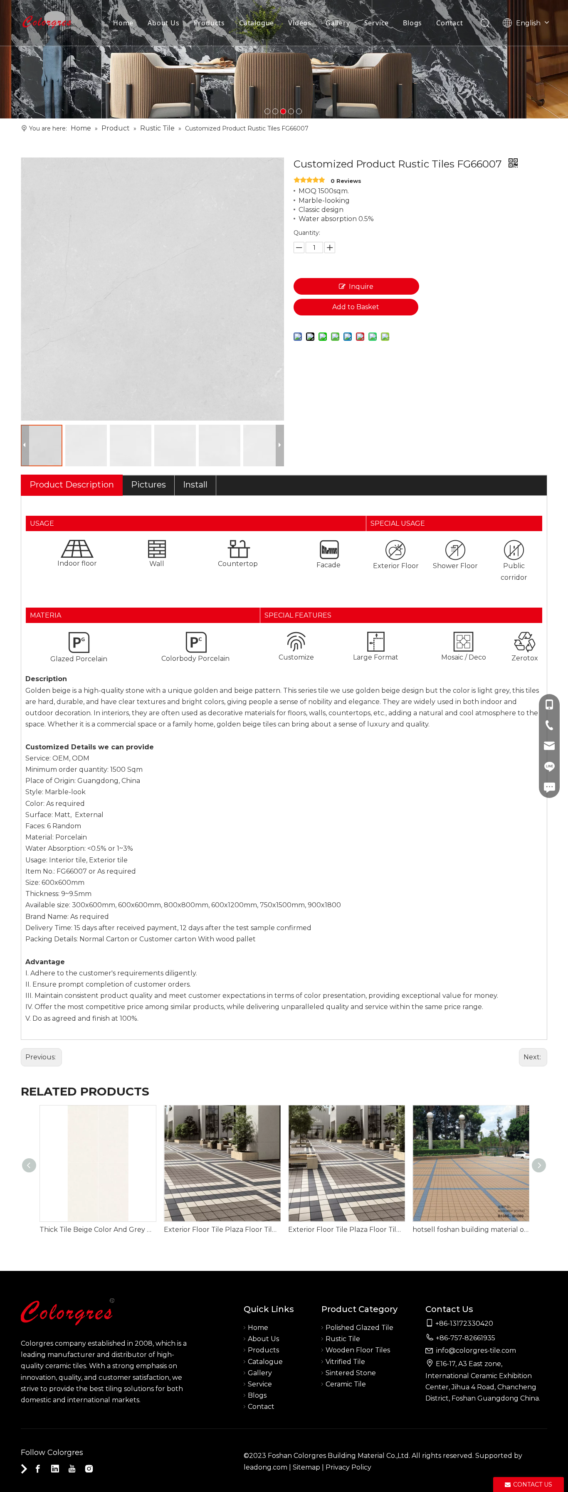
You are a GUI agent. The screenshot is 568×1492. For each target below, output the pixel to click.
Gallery (338, 22)
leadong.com (265, 1467)
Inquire (361, 287)
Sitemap (306, 1467)
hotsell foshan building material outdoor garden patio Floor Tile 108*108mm (470, 1229)
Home (123, 22)
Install (195, 485)
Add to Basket (355, 307)
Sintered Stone (351, 1373)
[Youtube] (72, 1468)
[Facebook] (37, 1468)
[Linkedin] (55, 1468)
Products (209, 22)
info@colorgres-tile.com (476, 1350)
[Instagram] (89, 1468)
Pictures (148, 485)
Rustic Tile (343, 1339)
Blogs (412, 22)
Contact (449, 22)
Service (376, 22)
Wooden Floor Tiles (358, 1350)
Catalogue (256, 22)
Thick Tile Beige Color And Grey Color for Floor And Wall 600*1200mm (98, 1229)
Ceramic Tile (346, 1384)
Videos (299, 22)
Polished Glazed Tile (359, 1328)
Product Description (72, 485)
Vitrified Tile (345, 1362)
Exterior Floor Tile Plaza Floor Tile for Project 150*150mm (222, 1229)
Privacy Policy (348, 1467)
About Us (163, 22)
